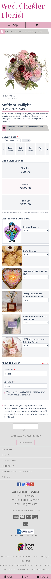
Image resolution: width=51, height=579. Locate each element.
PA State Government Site (38, 565)
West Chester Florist (23, 11)
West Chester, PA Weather (12, 565)
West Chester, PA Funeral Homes (16, 557)
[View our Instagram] (28, 485)
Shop (14, 25)
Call (9, 576)
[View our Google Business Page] (23, 485)
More (5, 121)
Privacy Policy (8, 569)
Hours (43, 576)
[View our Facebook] (19, 485)
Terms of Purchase (26, 569)
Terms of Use (43, 569)
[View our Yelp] (32, 485)
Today (26, 140)
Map (26, 576)
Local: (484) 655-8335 (25, 504)
